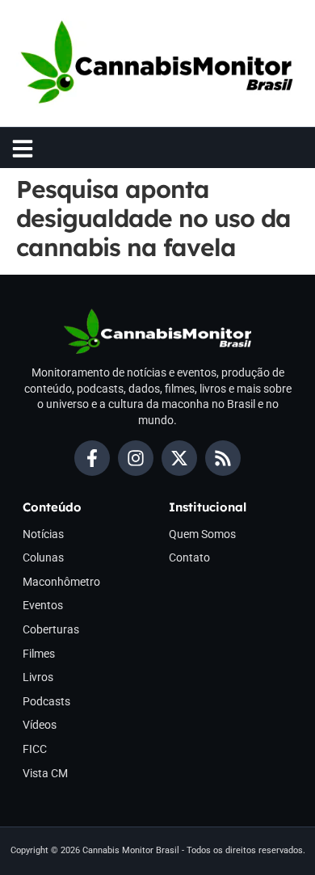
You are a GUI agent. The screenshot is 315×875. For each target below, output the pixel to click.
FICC (35, 748)
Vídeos (40, 724)
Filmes (39, 653)
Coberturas (51, 629)
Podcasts (46, 701)
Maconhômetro (61, 581)
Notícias (43, 534)
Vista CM (45, 773)
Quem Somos (202, 534)
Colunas (43, 557)
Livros (38, 677)
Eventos (43, 605)
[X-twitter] (179, 458)
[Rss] (223, 458)
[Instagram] (135, 458)
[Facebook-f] (92, 458)
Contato (189, 557)
